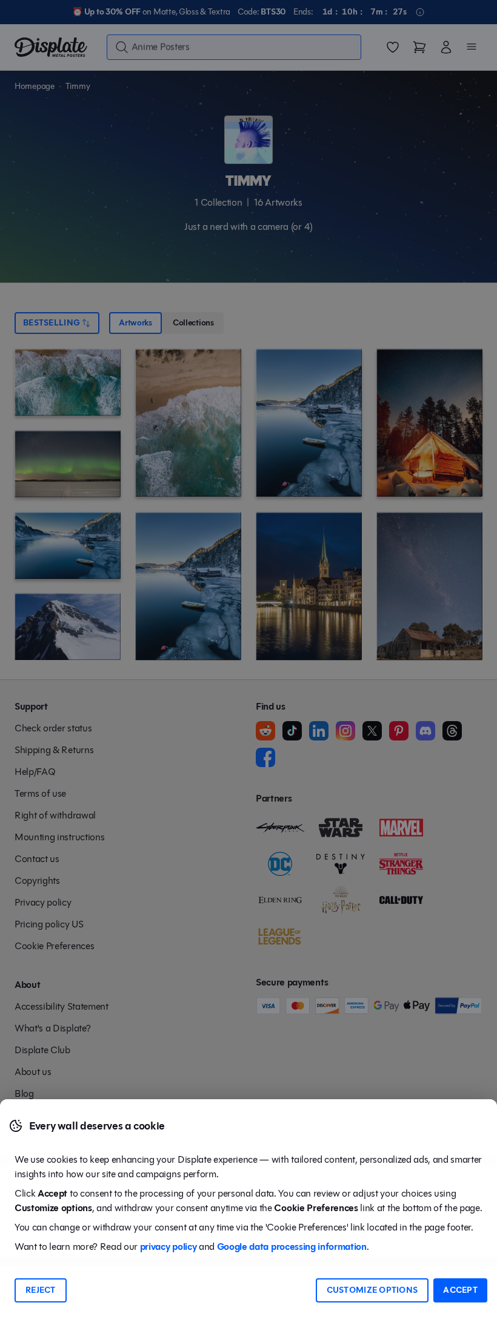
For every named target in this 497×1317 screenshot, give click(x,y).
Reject (40, 1290)
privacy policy (168, 1246)
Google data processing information (292, 1246)
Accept (460, 1290)
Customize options (372, 1290)
